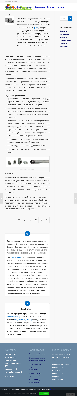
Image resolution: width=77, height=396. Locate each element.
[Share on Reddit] (41, 220)
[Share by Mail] (46, 220)
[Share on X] (13, 220)
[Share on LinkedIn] (24, 220)
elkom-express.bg (13, 316)
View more (52, 389)
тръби (35, 27)
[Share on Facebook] (8, 220)
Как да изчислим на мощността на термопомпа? (35, 366)
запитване (16, 257)
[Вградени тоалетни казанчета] (1, 198)
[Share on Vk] (35, 220)
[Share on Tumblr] (30, 220)
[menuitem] (10, 7)
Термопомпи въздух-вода (37, 354)
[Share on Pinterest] (19, 220)
